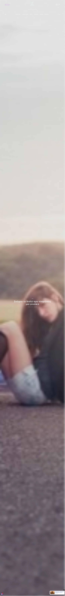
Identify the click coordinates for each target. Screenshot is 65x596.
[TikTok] (59, 5)
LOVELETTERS (17, 14)
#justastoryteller (25, 14)
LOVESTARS (36, 14)
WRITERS (41, 14)
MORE (31, 14)
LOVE (32, 298)
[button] (59, 14)
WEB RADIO (46, 14)
